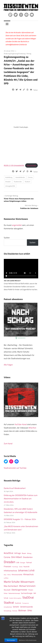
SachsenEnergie (26, 593)
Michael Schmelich (27, 586)
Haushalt (26, 566)
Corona (30, 177)
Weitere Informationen (28, 640)
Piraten (30, 590)
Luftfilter (6, 578)
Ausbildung (8, 177)
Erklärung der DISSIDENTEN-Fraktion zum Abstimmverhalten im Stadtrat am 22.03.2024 (20, 499)
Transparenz (25, 603)
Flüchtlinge (15, 567)
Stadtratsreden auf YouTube (15, 467)
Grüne (20, 567)
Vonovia (14, 611)
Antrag (29, 53)
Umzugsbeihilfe (10, 186)
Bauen (24, 553)
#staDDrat (8, 553)
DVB (17, 562)
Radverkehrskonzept (14, 593)
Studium (27, 181)
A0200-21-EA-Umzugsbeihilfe (14, 165)
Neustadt (7, 590)
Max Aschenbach (11, 586)
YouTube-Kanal (21, 424)
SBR (34, 593)
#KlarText (32, 427)
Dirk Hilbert (16, 557)
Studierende (18, 181)
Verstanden (11, 640)
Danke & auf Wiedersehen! (15, 488)
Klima (9, 575)
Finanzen (7, 566)
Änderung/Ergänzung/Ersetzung (14, 53)
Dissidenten (28, 557)
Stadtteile (18, 603)
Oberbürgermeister (19, 589)
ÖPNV (29, 610)
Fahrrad (29, 562)
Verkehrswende (26, 606)
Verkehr (16, 606)
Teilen (35, 90)
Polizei (6, 593)
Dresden (8, 181)
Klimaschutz (28, 574)
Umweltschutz (8, 607)
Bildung (29, 553)
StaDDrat (28, 597)
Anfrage (17, 553)
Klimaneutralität (17, 574)
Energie (22, 562)
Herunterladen (31, 165)
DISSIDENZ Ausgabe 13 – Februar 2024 (20, 519)
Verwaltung (7, 611)
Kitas (5, 575)
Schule (6, 598)
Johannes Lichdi (26, 570)
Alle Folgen (8, 364)
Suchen (7, 237)
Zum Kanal (8, 443)
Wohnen (22, 610)
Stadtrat (9, 602)
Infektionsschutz (10, 570)
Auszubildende (20, 177)
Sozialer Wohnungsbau (15, 598)
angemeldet (17, 225)
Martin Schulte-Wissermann (19, 582)
